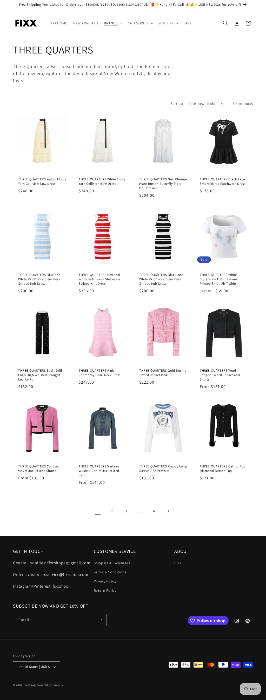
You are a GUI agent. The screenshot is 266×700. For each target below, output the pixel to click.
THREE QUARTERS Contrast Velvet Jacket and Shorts (39, 468)
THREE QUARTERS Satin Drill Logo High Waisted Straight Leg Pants (40, 375)
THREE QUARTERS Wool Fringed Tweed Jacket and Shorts (220, 375)
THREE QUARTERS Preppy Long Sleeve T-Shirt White (163, 468)
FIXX (177, 563)
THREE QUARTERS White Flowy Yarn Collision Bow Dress (102, 181)
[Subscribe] (100, 620)
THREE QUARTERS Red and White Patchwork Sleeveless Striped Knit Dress (100, 279)
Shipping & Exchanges (112, 563)
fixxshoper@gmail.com (68, 563)
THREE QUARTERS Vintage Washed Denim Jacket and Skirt (99, 470)
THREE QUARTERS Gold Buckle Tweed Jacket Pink (162, 373)
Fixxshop (30, 685)
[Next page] (168, 511)
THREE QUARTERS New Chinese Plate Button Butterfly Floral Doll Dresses (163, 183)
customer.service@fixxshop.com (58, 574)
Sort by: (177, 103)
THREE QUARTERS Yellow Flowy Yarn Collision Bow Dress (42, 181)
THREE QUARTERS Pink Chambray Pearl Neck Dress (100, 373)
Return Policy (105, 590)
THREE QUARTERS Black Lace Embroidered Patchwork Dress (222, 181)
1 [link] (98, 511)
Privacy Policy (105, 581)
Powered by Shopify (49, 685)
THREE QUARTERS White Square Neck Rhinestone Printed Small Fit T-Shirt (218, 279)
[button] (113, 23)
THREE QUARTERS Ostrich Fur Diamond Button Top (222, 468)
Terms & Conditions (110, 572)
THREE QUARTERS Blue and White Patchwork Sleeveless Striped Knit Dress (39, 279)
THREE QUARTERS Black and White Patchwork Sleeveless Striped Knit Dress (161, 279)
